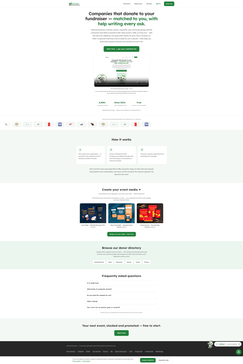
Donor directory (70, 351)
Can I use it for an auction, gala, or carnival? (103, 307)
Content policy (149, 351)
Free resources (96, 351)
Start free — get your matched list (121, 49)
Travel (138, 262)
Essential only (163, 360)
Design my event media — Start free (122, 234)
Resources (138, 4)
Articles (149, 4)
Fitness (146, 262)
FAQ (111, 351)
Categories (81, 351)
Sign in (158, 4)
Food (110, 262)
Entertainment (99, 262)
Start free (169, 4)
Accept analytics (148, 360)
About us (105, 351)
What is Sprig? (92, 301)
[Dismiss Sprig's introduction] (239, 344)
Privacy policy (139, 351)
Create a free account (121, 351)
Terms (131, 351)
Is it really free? (93, 283)
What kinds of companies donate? (99, 289)
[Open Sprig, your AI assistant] (238, 352)
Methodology (159, 351)
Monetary (119, 262)
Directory (126, 4)
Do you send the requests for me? (99, 295)
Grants (129, 262)
